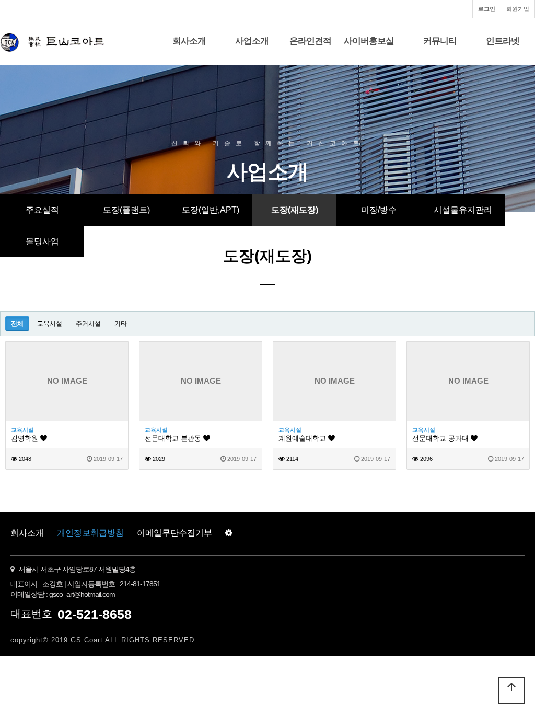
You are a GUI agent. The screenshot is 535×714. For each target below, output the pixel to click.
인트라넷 (502, 41)
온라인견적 (310, 41)
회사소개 (189, 41)
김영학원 (25, 438)
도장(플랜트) (126, 209)
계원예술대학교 (303, 438)
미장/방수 (379, 209)
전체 (17, 323)
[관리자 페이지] (228, 533)
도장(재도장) (294, 209)
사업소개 (252, 41)
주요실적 (42, 209)
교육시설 (49, 323)
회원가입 (517, 9)
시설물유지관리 (463, 209)
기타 (120, 323)
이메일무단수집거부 (174, 532)
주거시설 (88, 323)
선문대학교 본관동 (174, 438)
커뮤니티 (440, 41)
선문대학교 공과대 (441, 438)
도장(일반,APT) (210, 209)
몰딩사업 (42, 241)
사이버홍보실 (369, 41)
